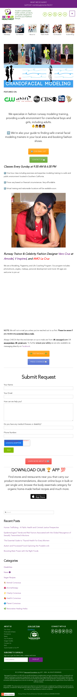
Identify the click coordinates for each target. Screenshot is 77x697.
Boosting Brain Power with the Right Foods (21, 551)
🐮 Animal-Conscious (12, 583)
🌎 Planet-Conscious (12, 603)
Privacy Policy (22, 694)
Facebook (26, 346)
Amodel (8, 259)
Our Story (7, 629)
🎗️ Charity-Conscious (12, 593)
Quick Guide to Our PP (11, 648)
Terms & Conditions (43, 694)
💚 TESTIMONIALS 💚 (38, 354)
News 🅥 (7, 572)
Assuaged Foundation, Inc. (32, 672)
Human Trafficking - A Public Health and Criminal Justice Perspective (31, 527)
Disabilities (8, 567)
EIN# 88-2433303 (55, 694)
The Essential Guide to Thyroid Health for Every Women (26, 541)
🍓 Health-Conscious (12, 598)
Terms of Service (32, 694)
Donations (7, 634)
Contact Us (7, 643)
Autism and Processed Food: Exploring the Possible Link (26, 546)
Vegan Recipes (10, 578)
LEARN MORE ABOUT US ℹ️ (38, 461)
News (6, 636)
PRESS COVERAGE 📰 (38, 362)
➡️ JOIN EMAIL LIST (38, 151)
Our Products (8, 638)
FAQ (5, 645)
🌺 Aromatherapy (11, 588)
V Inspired (21, 259)
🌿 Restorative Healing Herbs (15, 609)
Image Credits (8, 641)
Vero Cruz (64, 254)
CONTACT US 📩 (38, 160)
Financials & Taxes (10, 632)
